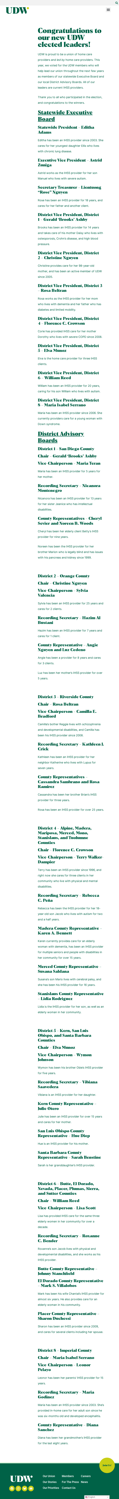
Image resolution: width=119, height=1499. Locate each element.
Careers (86, 1476)
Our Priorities (51, 1487)
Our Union (49, 1476)
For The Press (70, 1482)
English (91, 1497)
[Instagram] (18, 1488)
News (84, 1482)
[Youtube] (31, 1488)
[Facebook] (12, 1488)
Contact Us (68, 1487)
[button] (116, 3)
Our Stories (50, 1482)
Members (68, 1476)
